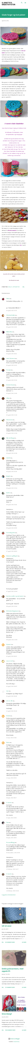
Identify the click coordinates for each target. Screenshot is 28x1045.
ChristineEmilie (10, 315)
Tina (7, 822)
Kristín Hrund (10, 385)
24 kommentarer (10, 942)
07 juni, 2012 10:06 (11, 818)
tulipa (7, 398)
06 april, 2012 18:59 (11, 528)
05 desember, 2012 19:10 (13, 852)
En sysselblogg (10, 842)
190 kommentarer (10, 1030)
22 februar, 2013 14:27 (12, 869)
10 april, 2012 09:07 (11, 686)
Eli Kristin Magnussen (12, 611)
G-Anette (9, 802)
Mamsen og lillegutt (12, 556)
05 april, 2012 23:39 (11, 433)
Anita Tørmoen (10, 358)
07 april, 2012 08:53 (11, 551)
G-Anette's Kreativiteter (8, 3)
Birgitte (8, 476)
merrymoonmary (16, 1041)
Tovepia (8, 370)
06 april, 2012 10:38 (11, 453)
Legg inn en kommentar (9, 895)
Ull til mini (6, 926)
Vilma (7, 298)
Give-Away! (7, 1014)
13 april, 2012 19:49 (11, 711)
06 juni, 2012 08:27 (11, 798)
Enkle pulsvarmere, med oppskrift (12, 969)
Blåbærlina (9, 331)
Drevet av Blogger (15, 1038)
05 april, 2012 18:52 (11, 353)
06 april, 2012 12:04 (11, 488)
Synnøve (8, 644)
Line (7, 691)
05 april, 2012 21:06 (11, 393)
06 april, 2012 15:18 (11, 504)
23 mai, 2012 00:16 (11, 778)
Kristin (8, 715)
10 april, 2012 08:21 (11, 656)
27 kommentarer (10, 987)
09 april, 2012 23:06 (11, 639)
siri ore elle (9, 701)
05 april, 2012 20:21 (11, 365)
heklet (10, 287)
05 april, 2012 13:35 (11, 310)
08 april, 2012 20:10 (11, 606)
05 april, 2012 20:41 (11, 380)
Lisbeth (8, 458)
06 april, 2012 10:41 (11, 471)
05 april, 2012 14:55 (11, 327)
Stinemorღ (9, 419)
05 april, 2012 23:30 (11, 415)
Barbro (8, 492)
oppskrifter (16, 287)
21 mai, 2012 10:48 (11, 737)
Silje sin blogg (10, 438)
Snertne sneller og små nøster (15, 596)
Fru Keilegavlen (10, 532)
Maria (8, 742)
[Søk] (22, 3)
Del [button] (23, 287)
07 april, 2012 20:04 (11, 591)
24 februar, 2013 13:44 (12, 891)
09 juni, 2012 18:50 (11, 837)
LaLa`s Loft (9, 661)
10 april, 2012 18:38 (11, 696)
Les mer (24, 942)
